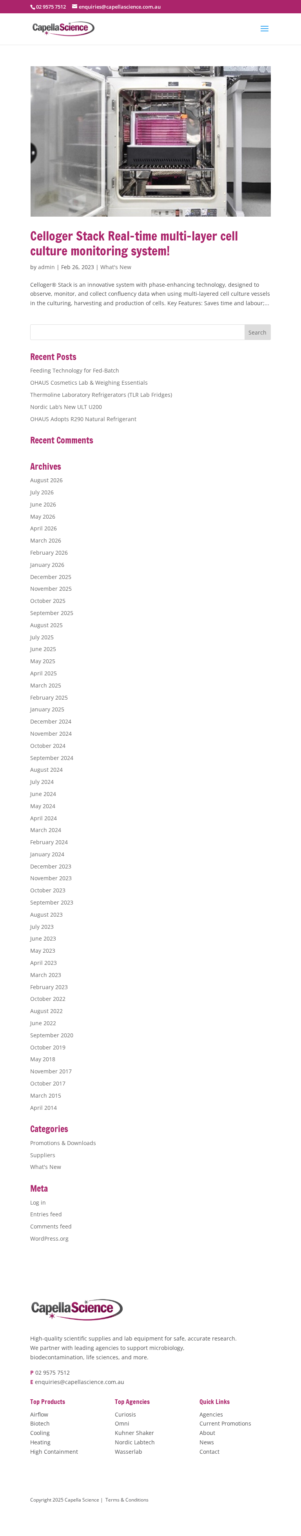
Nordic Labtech (135, 1442)
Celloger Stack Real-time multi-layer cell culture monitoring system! (134, 243)
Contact (209, 1451)
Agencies (211, 1414)
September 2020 (51, 1035)
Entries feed (46, 1214)
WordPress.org (49, 1238)
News (206, 1442)
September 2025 (51, 613)
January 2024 (47, 854)
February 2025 (49, 697)
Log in (38, 1202)
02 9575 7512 (52, 1372)
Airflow (39, 1414)
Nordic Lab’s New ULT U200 (66, 407)
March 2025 (45, 685)
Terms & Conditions (127, 1499)
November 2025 (51, 588)
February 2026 (49, 552)
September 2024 (51, 758)
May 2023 (42, 950)
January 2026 (47, 564)
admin (46, 267)
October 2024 (47, 745)
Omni (122, 1423)
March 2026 (45, 540)
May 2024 (42, 806)
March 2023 (45, 975)
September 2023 (51, 902)
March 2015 (45, 1095)
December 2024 (50, 721)
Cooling (40, 1432)
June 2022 (43, 1023)
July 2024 (42, 781)
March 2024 (45, 830)
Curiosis (125, 1414)
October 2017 (47, 1083)
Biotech (40, 1423)
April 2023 (43, 962)
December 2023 (50, 866)
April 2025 (43, 673)
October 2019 (47, 1047)
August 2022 (46, 1011)
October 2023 (47, 890)
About (207, 1432)
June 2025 (43, 649)
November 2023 (51, 878)
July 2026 (42, 492)
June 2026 (43, 504)
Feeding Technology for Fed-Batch (74, 370)
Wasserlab (128, 1451)
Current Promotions (225, 1423)
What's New (115, 267)
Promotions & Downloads (63, 1143)
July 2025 (42, 637)
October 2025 (47, 600)
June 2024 (43, 794)
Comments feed (51, 1226)
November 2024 (51, 733)
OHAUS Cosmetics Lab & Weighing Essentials (89, 382)
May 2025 (42, 661)
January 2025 (47, 709)
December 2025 (50, 577)
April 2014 (43, 1107)
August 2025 (46, 625)
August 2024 (46, 769)
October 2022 (47, 998)
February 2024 (49, 842)
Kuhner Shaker (134, 1432)
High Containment (54, 1451)
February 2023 (49, 987)
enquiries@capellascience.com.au (79, 1382)
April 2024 (43, 818)
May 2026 (42, 516)
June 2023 (43, 938)
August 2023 (46, 914)
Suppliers (42, 1155)
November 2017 (51, 1071)
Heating (40, 1442)
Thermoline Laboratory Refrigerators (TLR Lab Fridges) (101, 394)
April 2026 (43, 528)
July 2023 (42, 926)
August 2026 (46, 480)
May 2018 (42, 1059)
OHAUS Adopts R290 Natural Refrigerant (83, 419)
